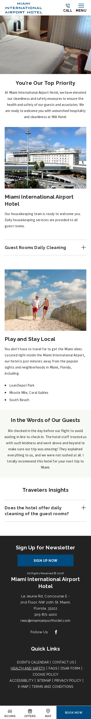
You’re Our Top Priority (45, 83)
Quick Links (45, 649)
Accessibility (22, 680)
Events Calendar (33, 662)
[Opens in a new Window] (56, 632)
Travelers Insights (45, 490)
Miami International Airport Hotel (39, 200)
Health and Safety (28, 668)
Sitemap (44, 680)
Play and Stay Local (30, 339)
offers (30, 716)
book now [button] (74, 712)
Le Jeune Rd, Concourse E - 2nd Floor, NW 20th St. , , (45, 602)
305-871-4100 (45, 614)
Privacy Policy (67, 680)
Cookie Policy (46, 674)
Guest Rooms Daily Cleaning (35, 247)
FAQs (53, 668)
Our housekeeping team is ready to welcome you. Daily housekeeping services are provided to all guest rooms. (43, 220)
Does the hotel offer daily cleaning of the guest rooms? (37, 510)
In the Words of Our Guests (45, 420)
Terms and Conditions (52, 687)
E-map (23, 687)
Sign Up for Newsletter (45, 547)
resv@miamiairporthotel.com (45, 620)
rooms (10, 716)
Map (48, 716)
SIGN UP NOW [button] (50, 562)
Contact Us (63, 662)
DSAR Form (70, 668)
